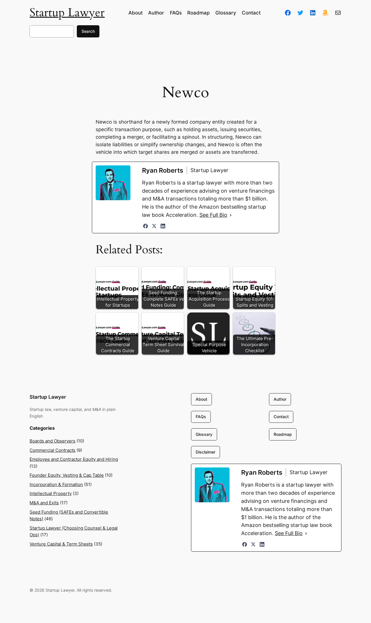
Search (88, 31)
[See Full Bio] (230, 215)
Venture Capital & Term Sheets (61, 544)
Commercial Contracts (52, 450)
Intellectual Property (51, 493)
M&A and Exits (44, 502)
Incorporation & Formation (56, 484)
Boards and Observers (52, 441)
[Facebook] (145, 226)
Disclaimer (205, 451)
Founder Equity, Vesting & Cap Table (67, 475)
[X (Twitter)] (154, 226)
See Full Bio (213, 215)
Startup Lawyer (67, 13)
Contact (281, 416)
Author (280, 399)
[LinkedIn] (162, 226)
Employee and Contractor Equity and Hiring (74, 459)
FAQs (201, 416)
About (201, 399)
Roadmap (283, 434)
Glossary (204, 434)
